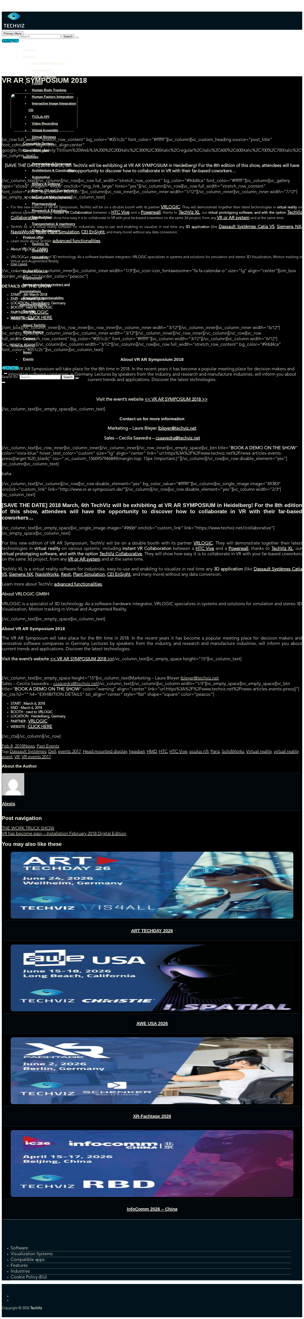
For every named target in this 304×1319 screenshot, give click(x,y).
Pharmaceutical (44, 204)
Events (28, 359)
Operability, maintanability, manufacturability (42, 301)
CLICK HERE (40, 727)
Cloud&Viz (40, 257)
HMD (152, 752)
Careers (29, 338)
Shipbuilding (42, 217)
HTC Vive (178, 752)
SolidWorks (233, 752)
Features (29, 56)
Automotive (41, 177)
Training (29, 311)
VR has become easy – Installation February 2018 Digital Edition (64, 834)
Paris (215, 752)
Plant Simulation (89, 574)
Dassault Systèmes (28, 752)
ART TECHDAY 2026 (152, 930)
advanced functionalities (78, 584)
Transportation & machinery (53, 224)
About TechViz (22, 318)
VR (17, 757)
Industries (31, 157)
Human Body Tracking (49, 90)
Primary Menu (13, 33)
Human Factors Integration (52, 97)
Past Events (48, 746)
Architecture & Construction (54, 170)
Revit (66, 574)
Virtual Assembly (45, 130)
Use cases (19, 264)
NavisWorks (47, 574)
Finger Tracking (44, 77)
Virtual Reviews (44, 137)
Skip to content (14, 9)
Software (30, 50)
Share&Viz (40, 251)
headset (137, 752)
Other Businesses (46, 230)
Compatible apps (36, 150)
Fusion (37, 83)
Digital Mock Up (35, 271)
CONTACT (10, 368)
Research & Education (49, 210)
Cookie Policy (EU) (29, 1277)
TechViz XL (40, 244)
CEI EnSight (118, 574)
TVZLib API (40, 117)
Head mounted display (105, 752)
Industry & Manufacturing (52, 197)
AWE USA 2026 (152, 1023)
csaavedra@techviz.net (178, 438)
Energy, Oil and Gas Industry (54, 190)
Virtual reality (259, 752)
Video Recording (45, 123)
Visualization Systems (32, 1254)
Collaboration (42, 70)
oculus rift (199, 752)
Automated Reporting (48, 63)
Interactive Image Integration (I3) (52, 106)
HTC (163, 752)
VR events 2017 (36, 757)
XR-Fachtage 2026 (152, 1116)
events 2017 (69, 752)
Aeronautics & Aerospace (51, 164)
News (27, 352)
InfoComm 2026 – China (152, 1209)
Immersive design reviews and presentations (45, 288)
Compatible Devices (38, 143)
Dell (52, 752)
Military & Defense (46, 184)
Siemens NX (21, 574)
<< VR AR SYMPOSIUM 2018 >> (176, 399)
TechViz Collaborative (120, 554)
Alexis (8, 803)
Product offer (33, 237)
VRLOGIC (203, 543)
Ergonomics (32, 278)
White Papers (33, 332)
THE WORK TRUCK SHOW (28, 828)
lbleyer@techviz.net (177, 428)
